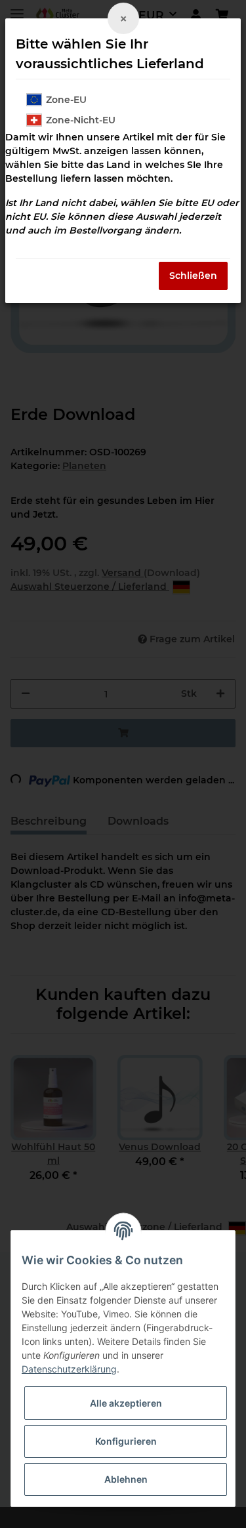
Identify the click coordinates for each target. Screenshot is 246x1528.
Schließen (193, 275)
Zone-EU (66, 100)
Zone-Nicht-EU (80, 120)
